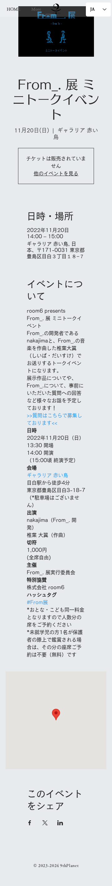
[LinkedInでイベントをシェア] (60, 822)
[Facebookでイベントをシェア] (30, 822)
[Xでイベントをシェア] (45, 822)
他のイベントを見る (56, 173)
